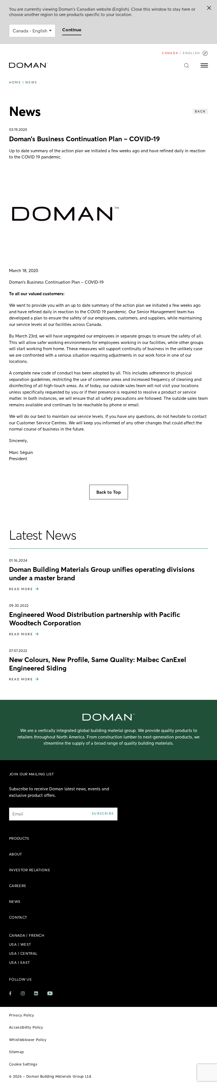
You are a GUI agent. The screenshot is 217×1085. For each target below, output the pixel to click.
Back (200, 111)
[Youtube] (50, 993)
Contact (18, 917)
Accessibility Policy (26, 1027)
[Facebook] (10, 993)
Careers (17, 885)
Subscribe (103, 813)
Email (17, 814)
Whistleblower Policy (28, 1039)
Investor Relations (29, 870)
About (15, 854)
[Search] (186, 65)
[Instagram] (23, 993)
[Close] (209, 8)
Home (15, 82)
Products (19, 838)
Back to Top (108, 492)
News (31, 82)
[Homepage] (28, 65)
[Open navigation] (204, 65)
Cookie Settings (23, 1064)
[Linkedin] (36, 993)
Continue (71, 29)
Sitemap (16, 1051)
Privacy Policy (21, 1015)
